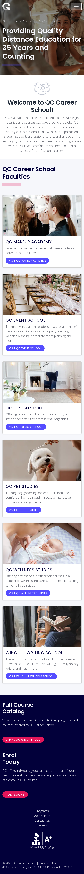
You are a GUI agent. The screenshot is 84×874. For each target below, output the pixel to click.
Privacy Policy (48, 863)
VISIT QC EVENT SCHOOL (25, 348)
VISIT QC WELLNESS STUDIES (28, 593)
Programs (42, 811)
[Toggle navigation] (76, 6)
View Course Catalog (23, 739)
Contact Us (42, 820)
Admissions (15, 794)
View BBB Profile (42, 847)
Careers (42, 825)
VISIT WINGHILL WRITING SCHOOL (31, 676)
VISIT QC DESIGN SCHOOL (26, 427)
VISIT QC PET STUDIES (23, 510)
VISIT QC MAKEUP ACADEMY (27, 260)
